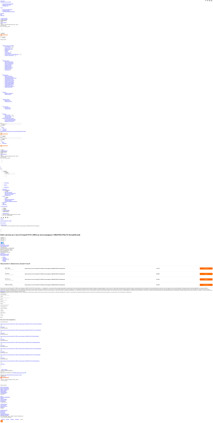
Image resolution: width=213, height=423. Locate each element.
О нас (1, 396)
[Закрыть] (1, 169)
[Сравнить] (3, 240)
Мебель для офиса (3, 390)
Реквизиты (2, 407)
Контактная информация (7, 9)
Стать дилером (3, 405)
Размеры (4, 260)
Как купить (2, 412)
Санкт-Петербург (3, 399)
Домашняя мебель (3, 392)
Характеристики (6, 259)
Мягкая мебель (3, 391)
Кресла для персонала (4, 388)
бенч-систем (2, 291)
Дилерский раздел (3, 404)
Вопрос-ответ (3, 411)
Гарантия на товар (3, 410)
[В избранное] (3, 238)
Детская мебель (3, 393)
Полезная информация (4, 414)
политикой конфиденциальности (18, 372)
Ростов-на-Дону (3, 400)
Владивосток (2, 401)
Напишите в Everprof (4, 415)
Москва (1, 398)
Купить (4, 257)
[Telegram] (3, 243)
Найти (3, 139)
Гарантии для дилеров (7, 4)
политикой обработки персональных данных (13, 374)
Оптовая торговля (6, 10)
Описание (4, 258)
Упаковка (4, 261)
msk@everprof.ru (3, 22)
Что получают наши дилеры (8, 3)
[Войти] (0, 165)
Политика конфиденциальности (9, 11)
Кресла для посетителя (4, 389)
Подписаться (2, 413)
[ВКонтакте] (1, 243)
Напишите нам (5, 5)
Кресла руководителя (4, 387)
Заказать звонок (3, 20)
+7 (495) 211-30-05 (3, 18)
